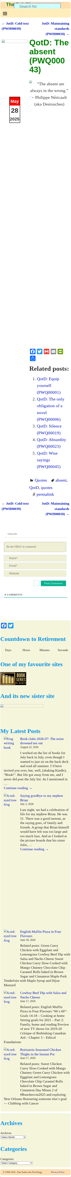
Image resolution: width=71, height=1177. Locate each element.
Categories (7, 1159)
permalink (45, 494)
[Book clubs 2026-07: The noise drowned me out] (10, 752)
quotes (47, 487)
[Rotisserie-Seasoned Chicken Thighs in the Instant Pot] (10, 1072)
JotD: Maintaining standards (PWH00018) (55, 28)
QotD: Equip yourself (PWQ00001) (48, 385)
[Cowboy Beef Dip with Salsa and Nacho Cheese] (10, 1015)
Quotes (41, 480)
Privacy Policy (58, 1172)
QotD (34, 487)
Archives (6, 1133)
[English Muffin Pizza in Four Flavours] (10, 954)
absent (61, 480)
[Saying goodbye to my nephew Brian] (10, 862)
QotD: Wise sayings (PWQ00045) (48, 460)
